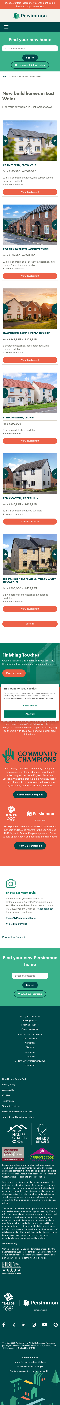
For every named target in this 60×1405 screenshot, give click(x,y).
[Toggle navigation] (6, 27)
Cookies (6, 1095)
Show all (30, 623)
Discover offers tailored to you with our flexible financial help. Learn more (30, 4)
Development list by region (30, 65)
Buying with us (30, 1020)
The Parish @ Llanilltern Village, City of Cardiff (29, 580)
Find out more (14, 673)
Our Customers (30, 1038)
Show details (30, 705)
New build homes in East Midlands (30, 1362)
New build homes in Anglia (30, 1366)
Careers (30, 1047)
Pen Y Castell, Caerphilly (20, 498)
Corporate (30, 1042)
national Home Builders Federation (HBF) (21, 1251)
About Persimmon (30, 1029)
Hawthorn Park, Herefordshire (26, 333)
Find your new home (30, 1016)
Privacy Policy (8, 1084)
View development (30, 192)
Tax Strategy (8, 1101)
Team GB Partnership (30, 845)
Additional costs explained (30, 1034)
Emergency (30, 1065)
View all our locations (30, 994)
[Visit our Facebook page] (3, 1325)
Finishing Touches (30, 1024)
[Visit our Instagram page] (34, 1325)
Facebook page (45, 908)
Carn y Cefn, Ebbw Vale (19, 165)
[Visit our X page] (13, 1325)
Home (5, 76)
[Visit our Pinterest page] (56, 1325)
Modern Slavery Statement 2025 (30, 1060)
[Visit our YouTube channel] (44, 1325)
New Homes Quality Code (14, 1079)
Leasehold (30, 1052)
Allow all (30, 714)
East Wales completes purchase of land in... (30, 1371)
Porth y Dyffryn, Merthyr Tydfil (26, 249)
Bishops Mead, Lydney (19, 417)
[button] (7, 140)
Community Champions (30, 794)
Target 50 (30, 1056)
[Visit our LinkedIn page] (24, 1325)
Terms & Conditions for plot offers (18, 1117)
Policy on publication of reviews (17, 1111)
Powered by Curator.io (14, 937)
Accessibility (8, 1090)
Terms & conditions (11, 1106)
